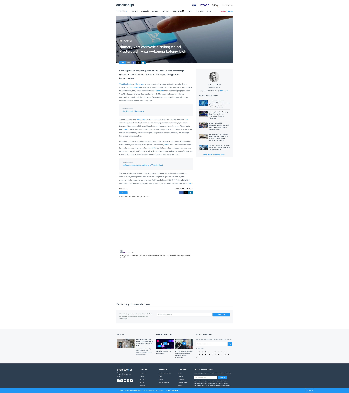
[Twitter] (121, 380)
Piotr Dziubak (128, 40)
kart (186, 120)
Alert (160, 376)
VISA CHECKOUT (145, 196)
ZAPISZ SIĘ (221, 314)
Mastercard (159, 91)
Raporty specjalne (164, 382)
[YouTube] (125, 380)
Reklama (180, 376)
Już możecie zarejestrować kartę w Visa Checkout (142, 165)
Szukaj (161, 379)
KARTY (122, 63)
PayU (190, 183)
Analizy (142, 382)
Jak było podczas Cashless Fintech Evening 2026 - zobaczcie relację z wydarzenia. (183, 354)
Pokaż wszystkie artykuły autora (214, 155)
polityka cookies (173, 390)
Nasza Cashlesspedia (165, 373)
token (126, 129)
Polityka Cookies (182, 382)
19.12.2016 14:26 (128, 41)
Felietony (134, 11)
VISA (123, 196)
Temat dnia (143, 373)
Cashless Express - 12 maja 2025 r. (163, 352)
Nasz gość (145, 11)
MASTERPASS (136, 196)
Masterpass (161, 75)
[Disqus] (156, 223)
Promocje (120, 334)
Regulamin (181, 379)
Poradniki (165, 11)
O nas (209, 11)
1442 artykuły (224, 91)
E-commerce (177, 11)
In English (199, 11)
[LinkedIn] (128, 380)
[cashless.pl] (125, 5)
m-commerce (134, 87)
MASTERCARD (129, 196)
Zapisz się (222, 377)
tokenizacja (141, 120)
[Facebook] (118, 380)
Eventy (190, 11)
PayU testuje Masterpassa (133, 111)
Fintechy (155, 11)
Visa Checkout (147, 75)
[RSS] (131, 380)
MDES (166, 145)
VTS (153, 148)
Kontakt (180, 385)
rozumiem (310, 390)
